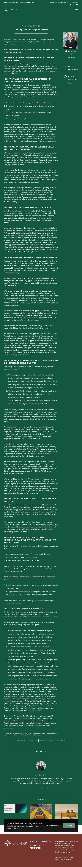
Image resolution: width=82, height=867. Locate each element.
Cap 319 (43, 431)
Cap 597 (49, 434)
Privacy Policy (15, 828)
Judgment (21, 741)
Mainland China (46, 741)
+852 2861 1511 (73, 2)
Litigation (32, 741)
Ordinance (60, 741)
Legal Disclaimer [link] (66, 859)
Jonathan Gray (41, 775)
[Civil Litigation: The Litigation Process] (37, 752)
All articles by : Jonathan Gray (41, 789)
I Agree (68, 825)
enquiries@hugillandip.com (58, 2)
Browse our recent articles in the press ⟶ (19, 2)
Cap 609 (31, 710)
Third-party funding (11, 612)
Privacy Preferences (50, 825)
